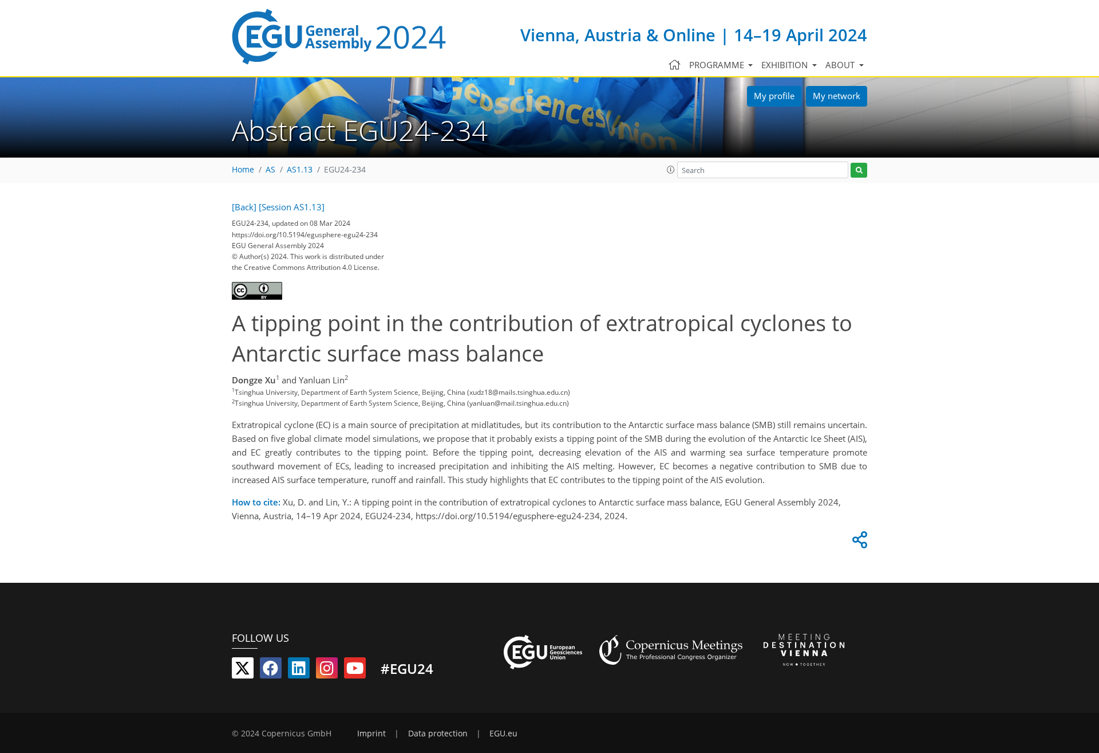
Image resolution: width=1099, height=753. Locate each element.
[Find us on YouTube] (355, 670)
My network (836, 95)
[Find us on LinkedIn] (299, 670)
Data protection (438, 733)
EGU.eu (503, 733)
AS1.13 (300, 169)
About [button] (841, 64)
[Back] (244, 207)
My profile (774, 95)
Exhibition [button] (785, 64)
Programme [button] (717, 64)
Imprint (371, 733)
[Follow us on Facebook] (271, 670)
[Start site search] (859, 170)
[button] (671, 169)
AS (270, 169)
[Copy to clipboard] (858, 542)
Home (243, 169)
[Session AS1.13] (292, 207)
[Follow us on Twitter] (243, 670)
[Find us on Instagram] (327, 670)
